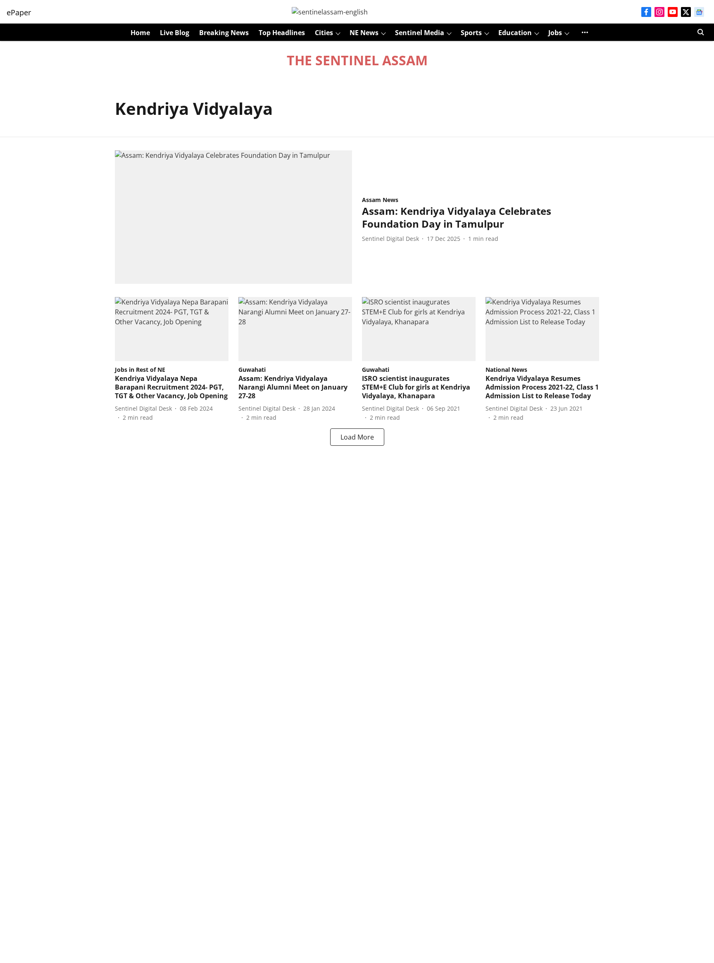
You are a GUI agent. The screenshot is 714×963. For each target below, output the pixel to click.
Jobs (555, 32)
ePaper (19, 12)
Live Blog (174, 32)
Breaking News (224, 32)
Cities (324, 32)
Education (515, 32)
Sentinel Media (419, 32)
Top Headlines (282, 32)
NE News (364, 32)
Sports (471, 32)
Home (140, 32)
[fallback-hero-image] (233, 217)
